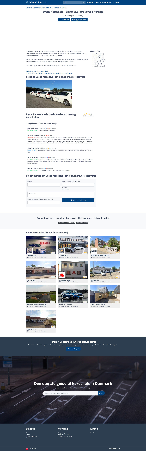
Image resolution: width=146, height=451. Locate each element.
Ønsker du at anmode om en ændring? (37, 71)
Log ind (116, 2)
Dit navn (29, 181)
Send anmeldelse (79, 200)
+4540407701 (64, 20)
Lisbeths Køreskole (64, 280)
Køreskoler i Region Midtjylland (43, 8)
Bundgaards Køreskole (65, 305)
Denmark (29, 8)
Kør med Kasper (31, 255)
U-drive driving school (98, 305)
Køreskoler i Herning (60, 8)
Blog (27, 438)
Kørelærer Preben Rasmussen (100, 255)
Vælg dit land (32, 448)
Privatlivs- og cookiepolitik (65, 436)
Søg (102, 393)
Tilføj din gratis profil (105, 2)
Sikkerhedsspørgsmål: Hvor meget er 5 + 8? (40, 199)
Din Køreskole (31, 280)
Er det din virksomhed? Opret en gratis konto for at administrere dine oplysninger (49, 73)
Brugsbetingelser (62, 433)
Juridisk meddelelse (63, 434)
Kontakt (92, 433)
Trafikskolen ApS (32, 329)
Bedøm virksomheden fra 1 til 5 (71, 181)
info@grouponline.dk (80, 20)
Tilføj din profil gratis (73, 349)
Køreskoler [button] (90, 2)
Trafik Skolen (95, 280)
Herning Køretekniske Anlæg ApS (37, 305)
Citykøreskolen (63, 255)
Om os (28, 433)
